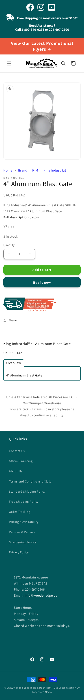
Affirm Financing (21, 461)
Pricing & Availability (23, 522)
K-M (35, 170)
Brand (22, 170)
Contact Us (17, 451)
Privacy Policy (18, 552)
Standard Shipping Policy (27, 491)
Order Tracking (19, 512)
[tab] (13, 363)
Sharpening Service (23, 542)
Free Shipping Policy (23, 502)
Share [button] (13, 320)
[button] (9, 63)
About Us (15, 471)
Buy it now (42, 282)
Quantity (9, 245)
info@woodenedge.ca (41, 595)
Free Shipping (42, 305)
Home (7, 170)
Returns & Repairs (22, 532)
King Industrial (54, 170)
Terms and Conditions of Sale (30, 481)
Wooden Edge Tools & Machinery (32, 687)
